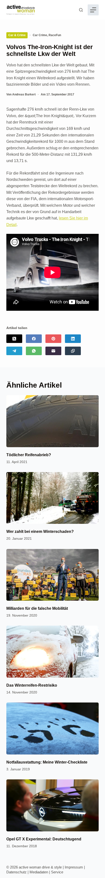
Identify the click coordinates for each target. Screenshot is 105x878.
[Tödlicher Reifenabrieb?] (52, 421)
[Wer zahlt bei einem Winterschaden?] (52, 498)
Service (57, 872)
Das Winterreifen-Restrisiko (31, 685)
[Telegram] (14, 351)
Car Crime (40, 35)
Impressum (74, 867)
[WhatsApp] (34, 351)
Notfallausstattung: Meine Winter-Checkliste (46, 762)
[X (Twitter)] (14, 338)
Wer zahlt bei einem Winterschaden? (40, 531)
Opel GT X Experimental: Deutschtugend (43, 839)
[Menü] (93, 9)
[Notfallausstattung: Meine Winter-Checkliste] (52, 728)
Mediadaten (39, 872)
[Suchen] (81, 10)
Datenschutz (16, 872)
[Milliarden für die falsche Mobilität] (52, 575)
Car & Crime (17, 35)
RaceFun (55, 35)
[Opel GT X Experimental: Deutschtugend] (52, 805)
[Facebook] (34, 338)
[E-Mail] (53, 351)
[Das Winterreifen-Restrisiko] (52, 652)
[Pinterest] (53, 338)
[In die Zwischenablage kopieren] (73, 351)
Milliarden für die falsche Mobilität (37, 608)
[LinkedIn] (73, 338)
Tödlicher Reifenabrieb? (28, 455)
